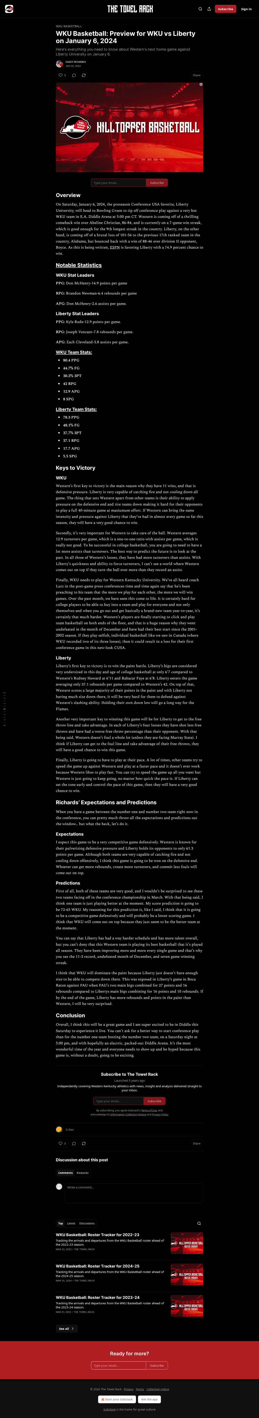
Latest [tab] (71, 1223)
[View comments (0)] (74, 75)
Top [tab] (60, 1223)
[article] (129, 1245)
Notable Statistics (79, 265)
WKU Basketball (69, 26)
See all (64, 1329)
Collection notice (157, 1389)
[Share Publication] (209, 9)
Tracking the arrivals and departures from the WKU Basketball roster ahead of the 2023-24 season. (110, 1305)
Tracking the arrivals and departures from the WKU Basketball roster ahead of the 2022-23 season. (110, 1242)
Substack (109, 1409)
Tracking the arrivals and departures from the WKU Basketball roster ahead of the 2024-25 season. (110, 1274)
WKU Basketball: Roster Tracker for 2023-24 (98, 1297)
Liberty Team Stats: (76, 409)
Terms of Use (149, 1110)
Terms (140, 1389)
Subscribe (225, 9)
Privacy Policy (160, 1114)
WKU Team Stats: (74, 352)
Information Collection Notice (128, 1114)
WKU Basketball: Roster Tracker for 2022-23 (97, 1235)
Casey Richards (76, 61)
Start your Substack (119, 1399)
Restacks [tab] (82, 1173)
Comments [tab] (65, 1173)
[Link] (50, 195)
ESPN (115, 247)
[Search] (200, 9)
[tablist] (73, 1173)
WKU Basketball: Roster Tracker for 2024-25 (97, 1266)
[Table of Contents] (4, 709)
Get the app (149, 1399)
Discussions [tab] (86, 1223)
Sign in (246, 9)
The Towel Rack (84, 1249)
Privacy (128, 1389)
